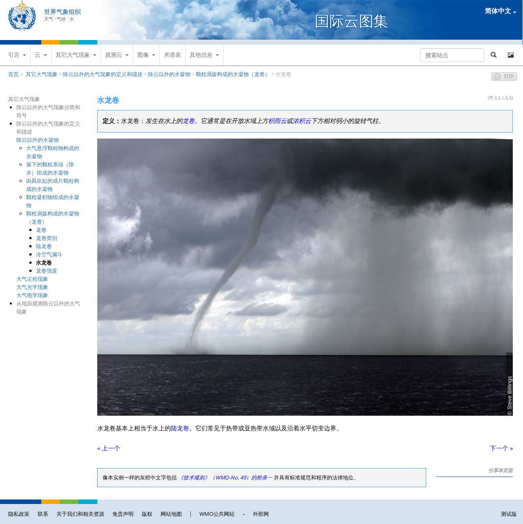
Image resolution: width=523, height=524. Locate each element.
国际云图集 (351, 21)
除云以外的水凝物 (169, 74)
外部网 (261, 513)
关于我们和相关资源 (80, 513)
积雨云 (277, 120)
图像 (143, 54)
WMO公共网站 (217, 513)
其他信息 (201, 54)
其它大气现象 (73, 54)
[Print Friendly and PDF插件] (504, 78)
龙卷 (41, 229)
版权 (147, 513)
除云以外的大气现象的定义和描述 (103, 74)
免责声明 (123, 513)
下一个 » (501, 448)
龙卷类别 (46, 238)
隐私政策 (18, 513)
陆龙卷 (44, 246)
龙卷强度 (46, 270)
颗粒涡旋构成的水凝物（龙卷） (233, 74)
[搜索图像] (511, 55)
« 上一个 (108, 448)
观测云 (113, 54)
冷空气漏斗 (49, 254)
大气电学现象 (32, 295)
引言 (14, 54)
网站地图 (171, 513)
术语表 (172, 54)
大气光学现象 (32, 287)
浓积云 (302, 120)
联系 (43, 513)
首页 (13, 74)
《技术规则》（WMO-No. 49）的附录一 (225, 477)
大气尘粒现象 (32, 278)
